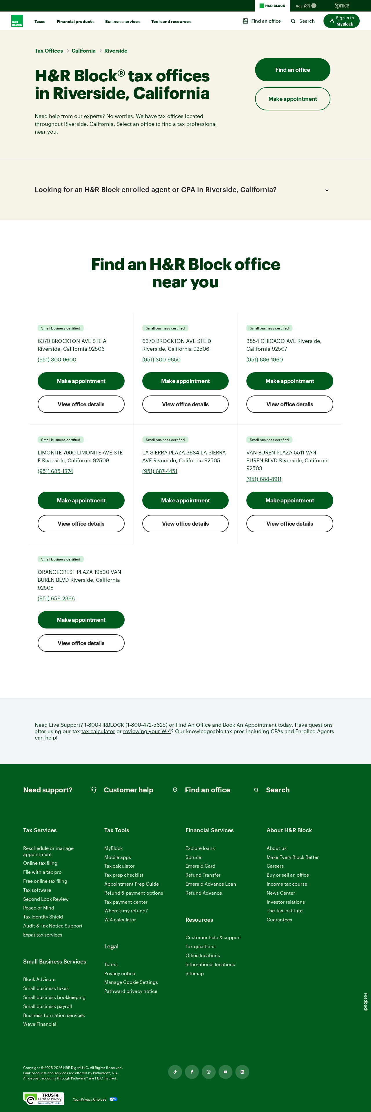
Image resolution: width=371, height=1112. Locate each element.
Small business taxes (46, 988)
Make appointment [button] (292, 98)
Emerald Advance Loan (211, 884)
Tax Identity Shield (43, 916)
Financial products (75, 21)
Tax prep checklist (123, 875)
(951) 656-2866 (56, 598)
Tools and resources (171, 21)
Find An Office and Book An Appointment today (234, 725)
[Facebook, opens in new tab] (192, 1072)
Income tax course (287, 884)
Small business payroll (47, 1006)
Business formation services (54, 1015)
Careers (275, 866)
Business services (122, 21)
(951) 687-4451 (159, 471)
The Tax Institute (285, 911)
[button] (341, 21)
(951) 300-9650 (161, 359)
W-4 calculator (120, 919)
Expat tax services (42, 935)
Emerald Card (200, 866)
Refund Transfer (203, 875)
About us (277, 848)
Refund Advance (204, 893)
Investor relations (286, 902)
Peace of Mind (38, 907)
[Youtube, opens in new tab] (225, 1072)
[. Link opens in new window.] (43, 1099)
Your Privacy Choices (89, 1099)
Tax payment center (126, 902)
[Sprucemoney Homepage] (342, 6)
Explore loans (200, 848)
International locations (210, 964)
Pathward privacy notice (130, 991)
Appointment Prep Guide (131, 884)
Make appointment (81, 380)
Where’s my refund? (126, 910)
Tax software (37, 890)
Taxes (39, 21)
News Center (281, 893)
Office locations (203, 955)
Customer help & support (213, 937)
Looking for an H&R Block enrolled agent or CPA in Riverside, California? (156, 189)
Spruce (193, 857)
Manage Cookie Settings (131, 982)
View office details (81, 404)
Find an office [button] (292, 69)
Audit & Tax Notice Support (53, 925)
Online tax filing (40, 863)
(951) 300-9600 (57, 359)
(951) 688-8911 (263, 479)
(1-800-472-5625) (147, 725)
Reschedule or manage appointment (48, 851)
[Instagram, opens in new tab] (209, 1072)
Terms (111, 964)
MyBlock (113, 848)
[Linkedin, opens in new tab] (242, 1072)
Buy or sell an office (288, 875)
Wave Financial (39, 1024)
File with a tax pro (42, 872)
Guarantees (279, 919)
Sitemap (195, 973)
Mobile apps (117, 857)
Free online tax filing (45, 881)
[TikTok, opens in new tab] (175, 1072)
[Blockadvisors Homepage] (307, 6)
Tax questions (201, 946)
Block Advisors (39, 979)
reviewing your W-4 (147, 731)
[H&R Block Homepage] (272, 6)
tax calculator (98, 731)
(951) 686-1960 (264, 359)
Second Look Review (46, 899)
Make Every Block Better (293, 857)
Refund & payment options (133, 893)
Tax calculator (119, 866)
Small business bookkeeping (54, 997)
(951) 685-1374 (55, 471)
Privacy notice (119, 973)
